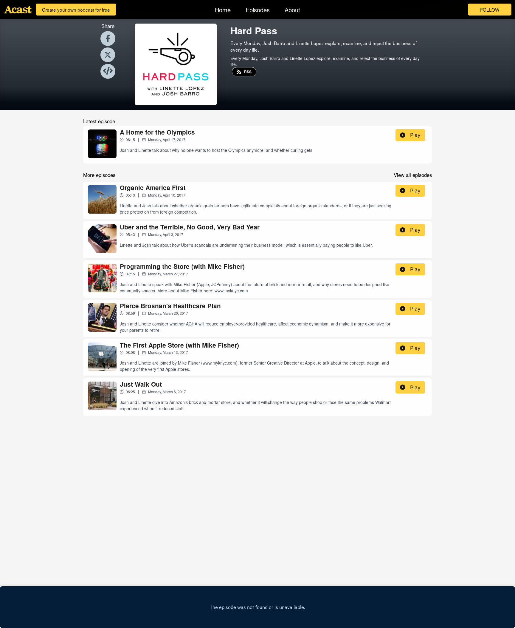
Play (415, 135)
